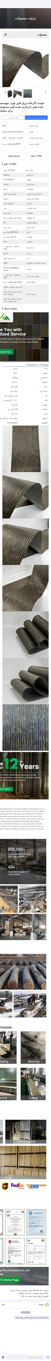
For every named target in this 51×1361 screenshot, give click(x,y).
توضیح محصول (14, 156)
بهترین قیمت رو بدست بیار (36, 118)
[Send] (3, 1357)
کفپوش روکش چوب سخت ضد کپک (35, 1296)
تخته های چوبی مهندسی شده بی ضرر (24, 1290)
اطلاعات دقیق (36, 156)
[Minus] (3, 1304)
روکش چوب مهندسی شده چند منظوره (33, 1293)
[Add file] (48, 1357)
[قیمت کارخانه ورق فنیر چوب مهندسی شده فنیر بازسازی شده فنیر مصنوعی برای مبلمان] (25, 64)
